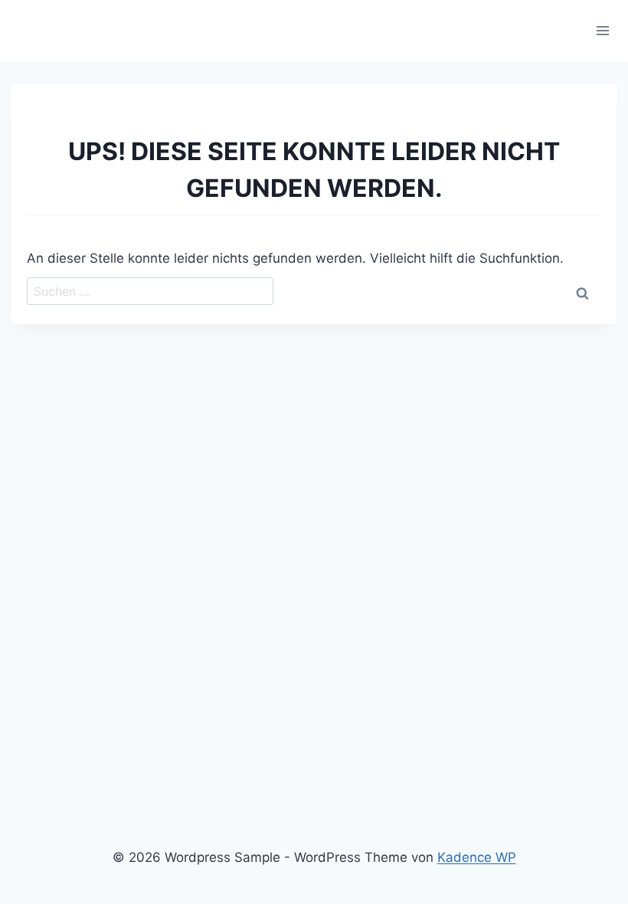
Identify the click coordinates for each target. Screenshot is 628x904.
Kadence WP (476, 857)
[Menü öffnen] (602, 30)
